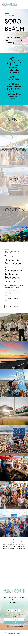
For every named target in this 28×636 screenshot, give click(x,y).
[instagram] (12, 610)
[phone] (19, 610)
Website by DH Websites (15, 633)
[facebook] (8, 610)
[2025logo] (10, 2)
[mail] (15, 610)
